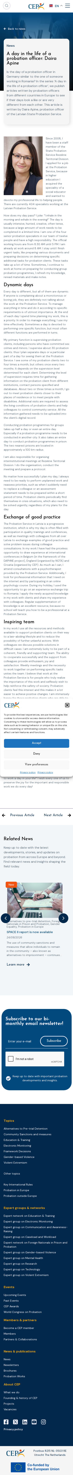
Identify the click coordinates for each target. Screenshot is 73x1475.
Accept (36, 743)
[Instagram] (45, 1422)
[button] (67, 705)
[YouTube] (36, 1422)
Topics (9, 1121)
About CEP (12, 1384)
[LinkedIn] (26, 1422)
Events (9, 1287)
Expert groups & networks (24, 1208)
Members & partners (20, 1320)
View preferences (36, 764)
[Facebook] (7, 1422)
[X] (17, 1422)
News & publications (20, 1351)
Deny (36, 753)
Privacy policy (28, 772)
